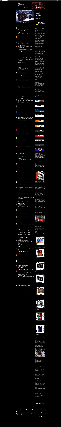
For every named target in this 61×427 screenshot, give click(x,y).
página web (41, 157)
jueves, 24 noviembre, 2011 (23, 237)
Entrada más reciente (18, 294)
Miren (18, 116)
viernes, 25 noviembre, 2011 (23, 251)
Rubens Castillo (20, 180)
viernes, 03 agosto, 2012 (22, 262)
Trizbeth (19, 253)
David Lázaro (19, 246)
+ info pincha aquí (40, 166)
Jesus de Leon (20, 104)
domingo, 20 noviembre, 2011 (23, 33)
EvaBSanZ (19, 162)
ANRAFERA (19, 215)
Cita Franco (19, 152)
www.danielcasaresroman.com (39, 78)
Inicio (25, 294)
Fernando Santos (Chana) (21, 203)
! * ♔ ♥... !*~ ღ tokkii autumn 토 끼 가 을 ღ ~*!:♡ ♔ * (25, 269)
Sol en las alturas (20, 35)
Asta (18, 239)
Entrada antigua (32, 294)
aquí (43, 166)
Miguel (18, 71)
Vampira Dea (19, 264)
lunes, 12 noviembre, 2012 (22, 267)
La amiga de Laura (20, 98)
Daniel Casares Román (21, 26)
